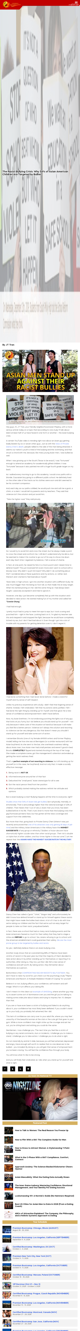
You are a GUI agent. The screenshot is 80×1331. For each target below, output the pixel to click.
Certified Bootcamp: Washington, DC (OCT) (34, 1247)
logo (12, 4)
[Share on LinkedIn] (20, 1068)
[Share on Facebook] (4, 1068)
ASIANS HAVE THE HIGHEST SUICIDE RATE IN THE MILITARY (45, 840)
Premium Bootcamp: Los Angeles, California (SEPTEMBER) (41, 1238)
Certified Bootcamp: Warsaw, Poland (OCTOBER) (36, 1275)
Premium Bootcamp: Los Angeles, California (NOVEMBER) (40, 1303)
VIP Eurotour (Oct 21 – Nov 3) (26, 1284)
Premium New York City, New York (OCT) (32, 1256)
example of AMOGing (42, 992)
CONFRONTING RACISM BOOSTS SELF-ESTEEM (43, 973)
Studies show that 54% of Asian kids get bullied (26, 802)
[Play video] (40, 371)
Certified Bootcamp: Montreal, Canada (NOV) (35, 1312)
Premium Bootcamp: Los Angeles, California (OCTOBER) (40, 1266)
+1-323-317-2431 (74, 5)
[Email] (28, 1068)
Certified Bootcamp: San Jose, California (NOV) (36, 1322)
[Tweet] (12, 1068)
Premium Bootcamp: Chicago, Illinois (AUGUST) (35, 1228)
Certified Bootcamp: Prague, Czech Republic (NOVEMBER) (41, 1294)
